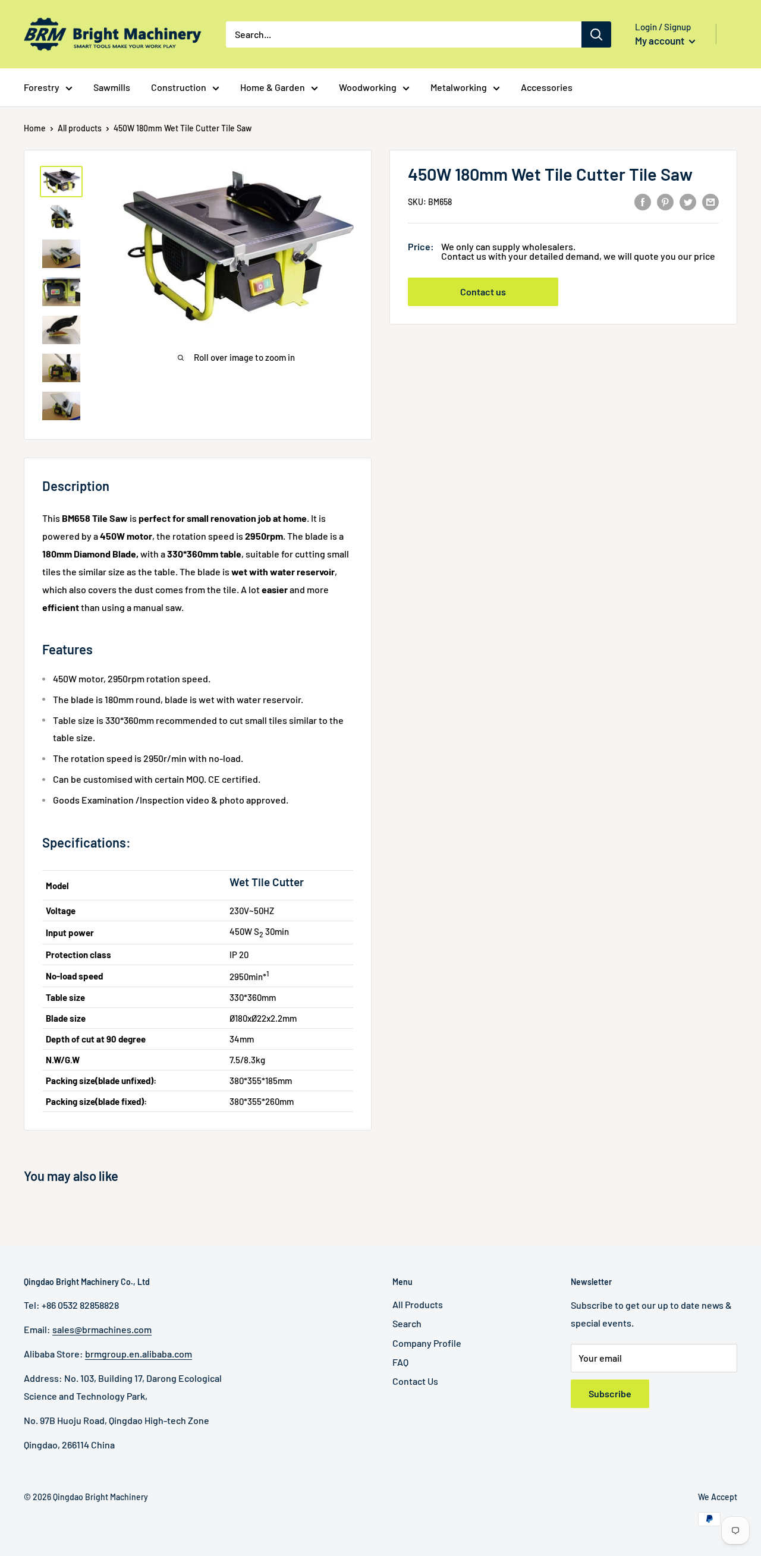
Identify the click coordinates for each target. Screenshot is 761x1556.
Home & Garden (272, 87)
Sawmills (111, 87)
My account (660, 40)
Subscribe (610, 1393)
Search (407, 1323)
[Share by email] (710, 201)
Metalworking (458, 87)
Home (35, 128)
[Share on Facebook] (642, 201)
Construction (178, 87)
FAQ (400, 1362)
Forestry (41, 87)
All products (80, 128)
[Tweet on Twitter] (688, 201)
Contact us (483, 292)
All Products (417, 1304)
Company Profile (426, 1343)
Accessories (547, 87)
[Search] (596, 34)
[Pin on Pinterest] (665, 201)
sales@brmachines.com (102, 1329)
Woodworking (368, 87)
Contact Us (415, 1381)
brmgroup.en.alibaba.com (138, 1353)
